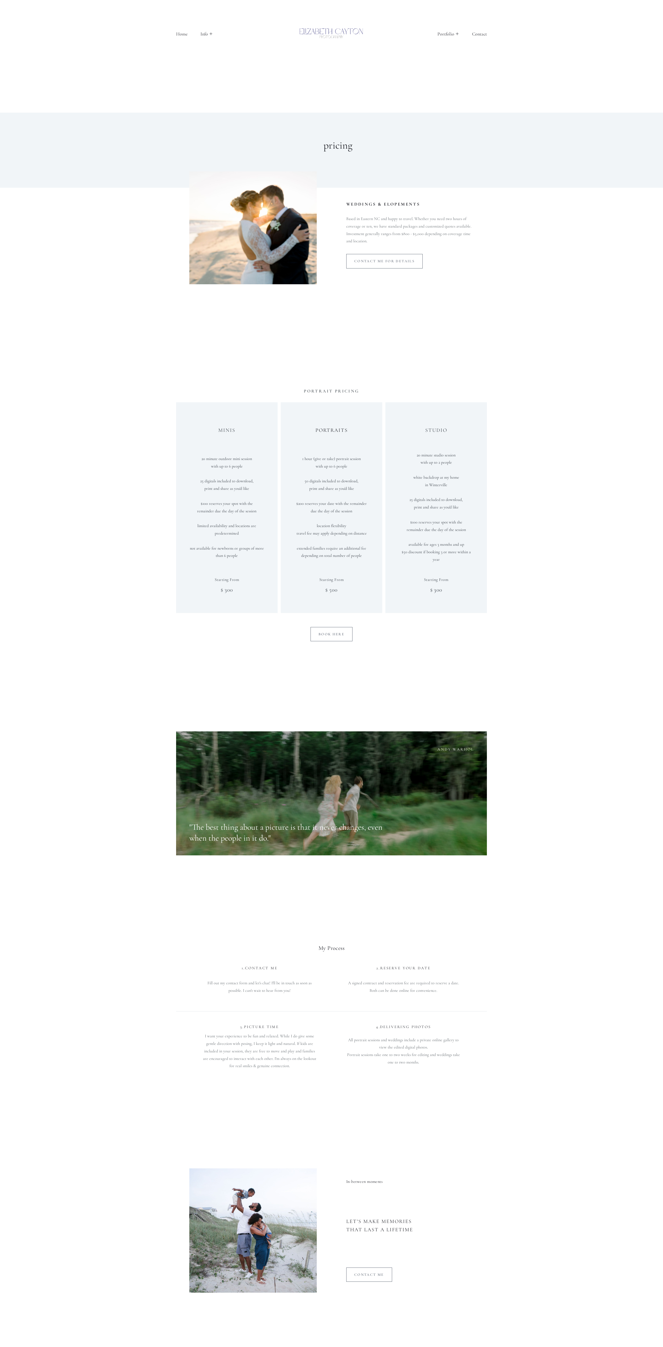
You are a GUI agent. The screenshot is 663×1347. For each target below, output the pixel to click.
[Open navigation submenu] (457, 34)
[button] (206, 34)
